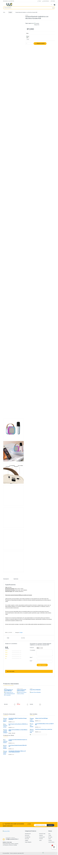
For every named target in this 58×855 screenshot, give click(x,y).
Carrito (49, 838)
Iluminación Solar (42, 833)
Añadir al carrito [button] (14, 704)
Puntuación (32, 647)
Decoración (27, 835)
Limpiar (28, 39)
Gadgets (10, 12)
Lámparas (41, 835)
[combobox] (27, 7)
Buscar (53, 7)
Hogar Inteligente (28, 842)
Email (31, 660)
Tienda (49, 835)
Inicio (4, 12)
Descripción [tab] (6, 578)
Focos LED (27, 838)
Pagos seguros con (29, 23)
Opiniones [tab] (16, 578)
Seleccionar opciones (40, 704)
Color (27, 33)
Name (31, 657)
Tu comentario (32, 650)
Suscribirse (50, 825)
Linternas (21, 688)
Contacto (50, 840)
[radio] (27, 37)
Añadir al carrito (41, 43)
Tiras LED (41, 838)
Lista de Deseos (51, 842)
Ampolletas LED (28, 833)
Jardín (40, 840)
